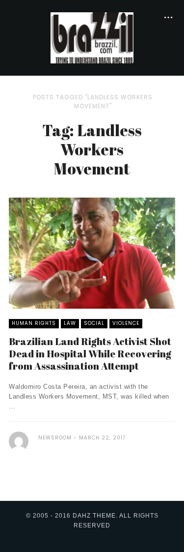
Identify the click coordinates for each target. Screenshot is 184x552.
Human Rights (34, 323)
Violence (125, 323)
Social (94, 323)
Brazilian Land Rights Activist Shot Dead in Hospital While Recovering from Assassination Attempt (90, 354)
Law (70, 323)
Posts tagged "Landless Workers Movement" (93, 101)
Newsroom (55, 437)
